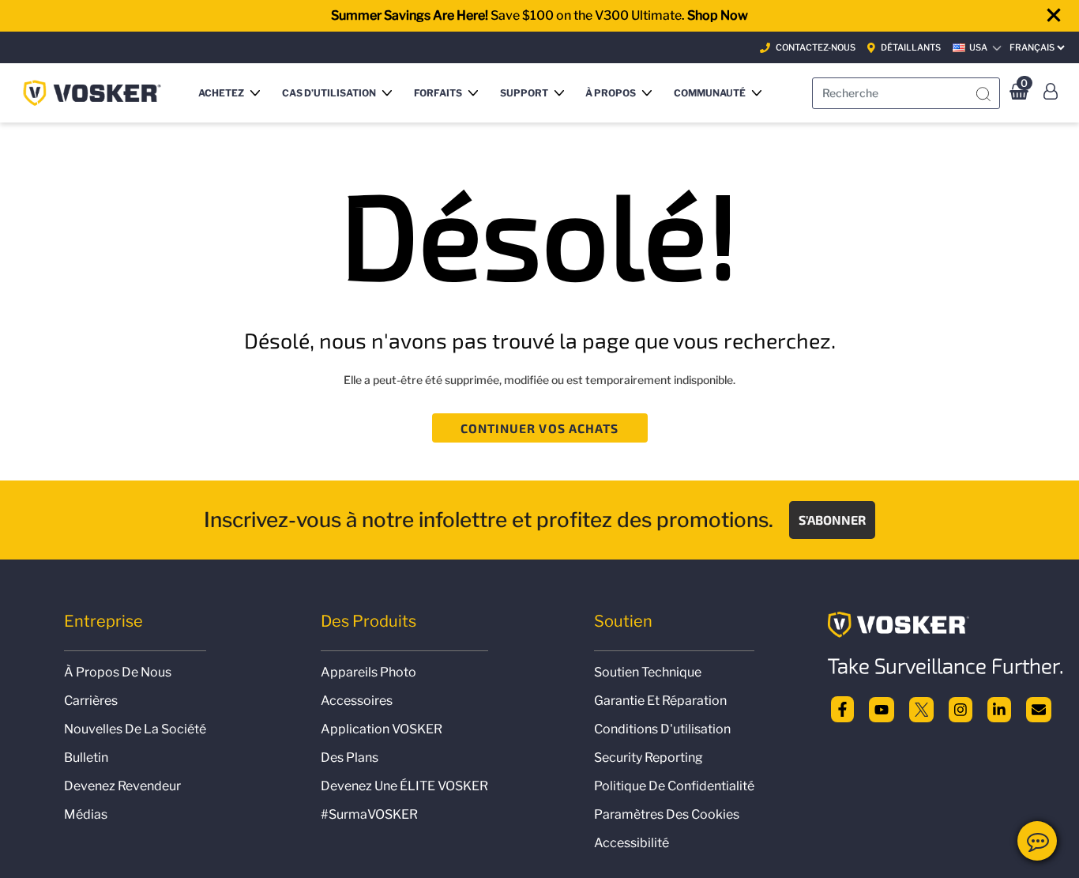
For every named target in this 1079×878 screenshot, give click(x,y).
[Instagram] (960, 707)
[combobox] (906, 93)
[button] (232, 92)
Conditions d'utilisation (662, 729)
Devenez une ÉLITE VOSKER (404, 785)
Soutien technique (647, 672)
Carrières (91, 700)
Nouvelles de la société (135, 729)
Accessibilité (631, 842)
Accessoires (357, 700)
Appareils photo (368, 672)
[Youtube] (881, 707)
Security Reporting (648, 757)
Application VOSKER (381, 729)
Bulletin (86, 757)
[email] (1038, 707)
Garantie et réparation (660, 700)
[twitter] (921, 707)
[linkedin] (999, 707)
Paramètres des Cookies (666, 814)
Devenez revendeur (122, 785)
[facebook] (842, 707)
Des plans (349, 757)
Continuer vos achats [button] (540, 427)
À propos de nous (117, 672)
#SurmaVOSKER (369, 814)
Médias (85, 814)
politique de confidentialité (674, 785)
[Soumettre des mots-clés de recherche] (983, 95)
